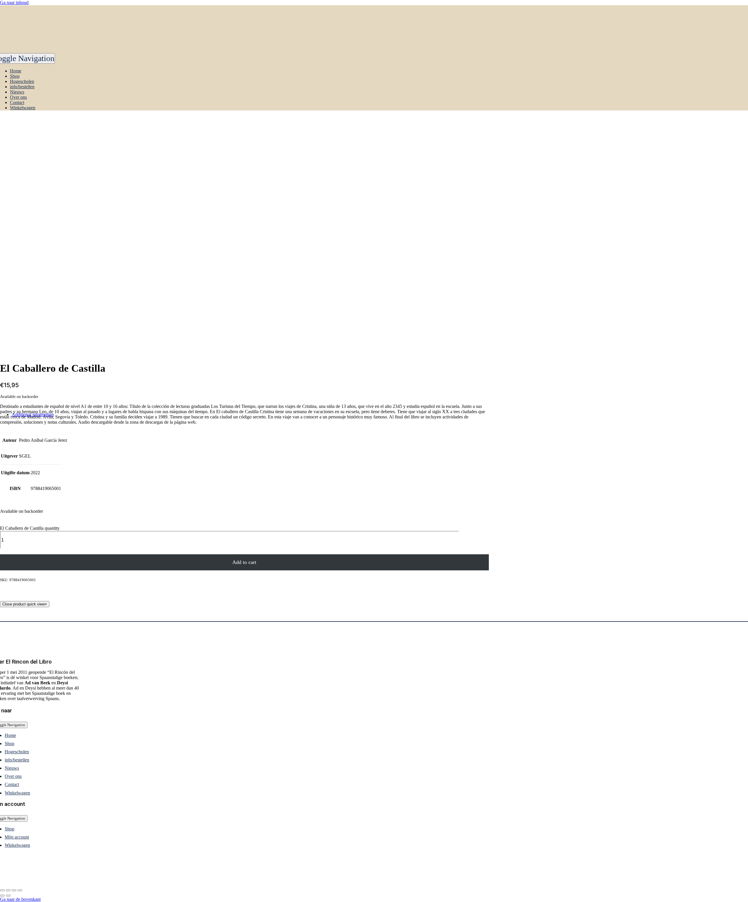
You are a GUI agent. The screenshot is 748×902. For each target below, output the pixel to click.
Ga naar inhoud (14, 2)
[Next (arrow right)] (8, 895)
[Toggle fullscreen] (14, 890)
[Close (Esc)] (2, 890)
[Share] (8, 890)
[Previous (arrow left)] (2, 895)
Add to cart (244, 562)
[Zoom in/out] (20, 890)
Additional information (33, 414)
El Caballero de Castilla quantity (30, 528)
